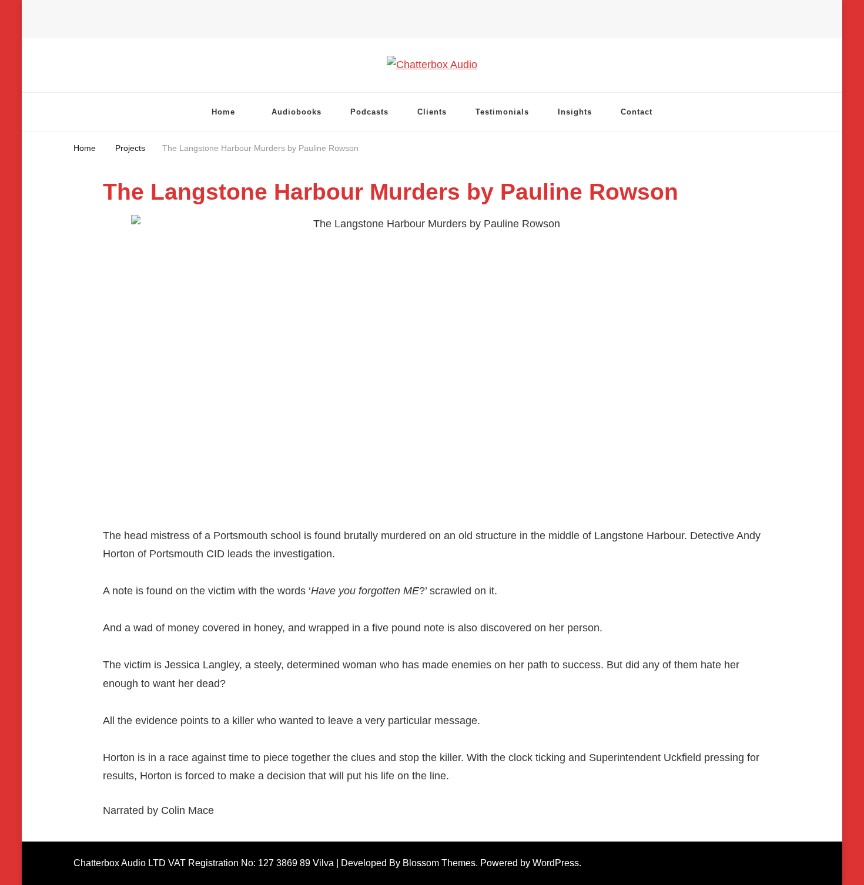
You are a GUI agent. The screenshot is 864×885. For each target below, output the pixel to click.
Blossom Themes (439, 863)
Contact (636, 111)
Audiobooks (297, 111)
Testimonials (502, 111)
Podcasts (369, 111)
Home (223, 111)
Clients (432, 111)
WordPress (556, 863)
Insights (575, 111)
